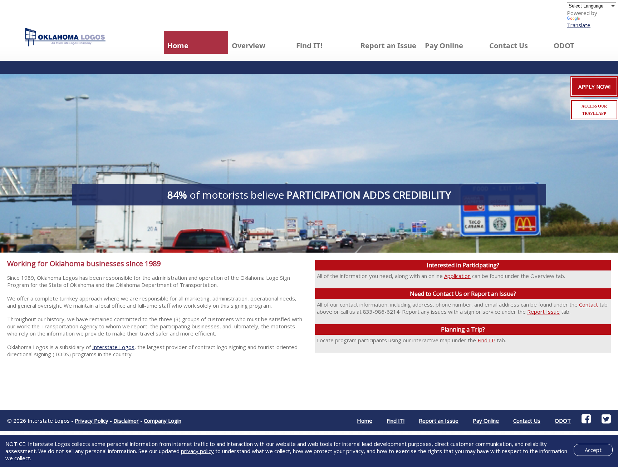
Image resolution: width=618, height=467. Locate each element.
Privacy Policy (91, 420)
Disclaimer (126, 420)
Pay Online (444, 45)
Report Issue (543, 311)
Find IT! (486, 340)
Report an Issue (388, 45)
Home (177, 45)
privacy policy (197, 450)
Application (457, 275)
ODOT (564, 45)
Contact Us (508, 45)
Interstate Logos (113, 347)
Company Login (162, 420)
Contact (588, 304)
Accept (593, 449)
